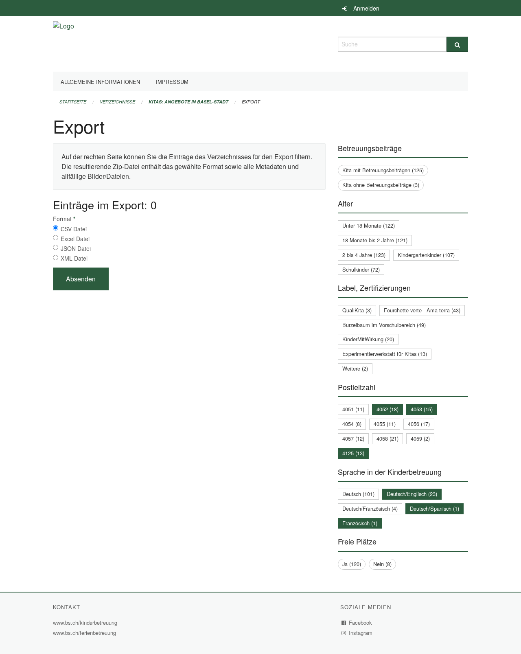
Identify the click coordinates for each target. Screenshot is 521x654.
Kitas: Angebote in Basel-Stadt (188, 102)
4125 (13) (353, 453)
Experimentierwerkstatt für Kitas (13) (384, 354)
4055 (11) (385, 424)
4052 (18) (387, 409)
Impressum (172, 82)
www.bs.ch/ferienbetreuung (85, 632)
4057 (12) (353, 438)
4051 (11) (353, 409)
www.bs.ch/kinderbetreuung (86, 622)
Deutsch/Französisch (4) (370, 508)
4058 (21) (387, 438)
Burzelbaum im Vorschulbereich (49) (384, 325)
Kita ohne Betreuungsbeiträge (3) (380, 185)
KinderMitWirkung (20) (368, 339)
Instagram (360, 632)
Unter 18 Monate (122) (368, 225)
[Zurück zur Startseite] (63, 43)
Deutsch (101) (358, 494)
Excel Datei (75, 239)
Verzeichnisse (117, 102)
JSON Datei (76, 248)
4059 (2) (420, 438)
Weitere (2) (355, 368)
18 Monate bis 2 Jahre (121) (374, 240)
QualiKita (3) (357, 310)
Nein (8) (382, 564)
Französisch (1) (359, 523)
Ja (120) (351, 564)
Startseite (72, 102)
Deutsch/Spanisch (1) (434, 508)
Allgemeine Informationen (100, 82)
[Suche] (457, 44)
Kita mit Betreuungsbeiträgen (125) (383, 170)
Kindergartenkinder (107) (426, 255)
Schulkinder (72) (361, 269)
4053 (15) (422, 409)
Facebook (360, 622)
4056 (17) (419, 424)
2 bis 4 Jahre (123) (363, 255)
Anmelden (366, 8)
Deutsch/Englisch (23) (412, 494)
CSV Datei (74, 229)
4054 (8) (351, 424)
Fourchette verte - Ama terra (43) (422, 310)
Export (251, 102)
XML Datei (74, 258)
